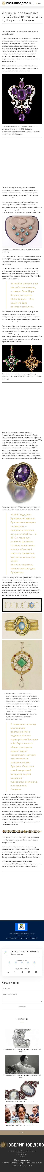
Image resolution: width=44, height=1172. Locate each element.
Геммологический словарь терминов (22, 1151)
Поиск (30, 3)
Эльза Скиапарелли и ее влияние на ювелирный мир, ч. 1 (22, 1076)
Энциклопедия (22, 1153)
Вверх (23, 1133)
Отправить (22, 1007)
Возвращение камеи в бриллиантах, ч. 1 (22, 1125)
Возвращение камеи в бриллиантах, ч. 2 (22, 1101)
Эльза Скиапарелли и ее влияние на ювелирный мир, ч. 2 (22, 1050)
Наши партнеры (22, 1155)
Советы (22, 1157)
